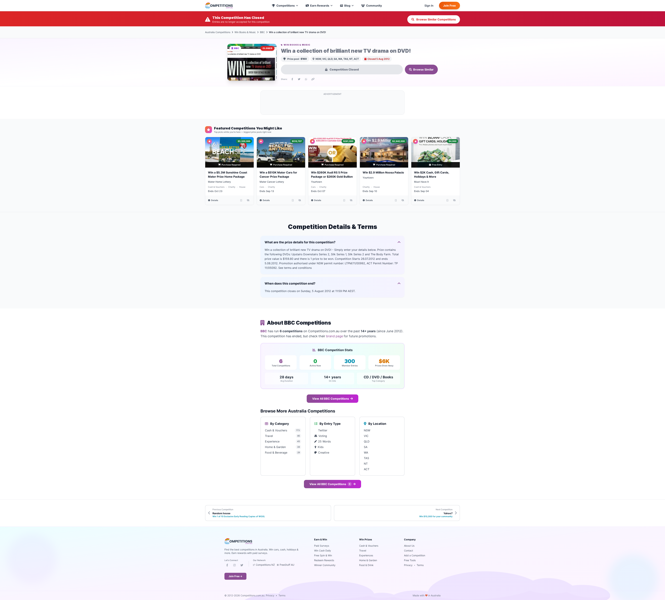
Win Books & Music (245, 32)
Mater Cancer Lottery (272, 181)
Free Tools (410, 560)
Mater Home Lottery (219, 181)
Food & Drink (366, 565)
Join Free (449, 5)
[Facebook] (227, 566)
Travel (362, 550)
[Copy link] (313, 79)
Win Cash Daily (322, 550)
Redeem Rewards (324, 560)
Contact (408, 550)
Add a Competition (414, 555)
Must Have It (421, 181)
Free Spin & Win (323, 555)
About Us (409, 545)
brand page (334, 336)
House (242, 187)
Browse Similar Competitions (436, 19)
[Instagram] (234, 566)
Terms (420, 565)
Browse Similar (423, 69)
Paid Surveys (321, 545)
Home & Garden (368, 560)
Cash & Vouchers (216, 187)
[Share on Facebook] (292, 79)
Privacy (408, 565)
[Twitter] (242, 566)
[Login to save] (241, 200)
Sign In (428, 5)
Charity (231, 187)
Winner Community (324, 565)
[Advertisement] (332, 104)
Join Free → (235, 576)
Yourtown (316, 181)
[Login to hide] (248, 200)
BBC (262, 32)
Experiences (366, 555)
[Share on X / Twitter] (299, 79)
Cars (262, 187)
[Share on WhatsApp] (306, 79)
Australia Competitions (217, 32)
